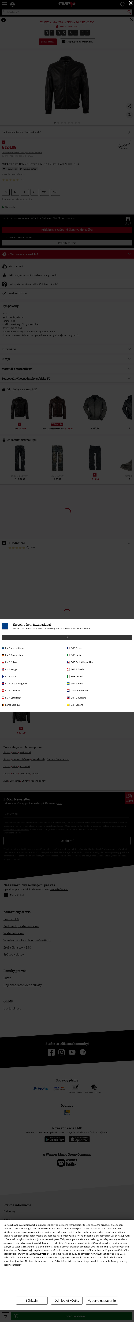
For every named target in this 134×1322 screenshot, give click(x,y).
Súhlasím (32, 1300)
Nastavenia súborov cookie (39, 1261)
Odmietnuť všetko (66, 1300)
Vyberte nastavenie (102, 1300)
